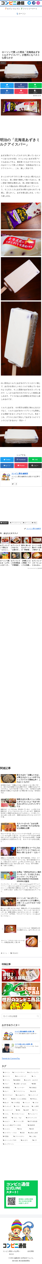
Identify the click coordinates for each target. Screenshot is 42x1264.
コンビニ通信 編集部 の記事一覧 (24, 1031)
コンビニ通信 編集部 (19, 473)
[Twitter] (29, 3)
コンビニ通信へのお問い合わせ (11, 1252)
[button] (38, 1016)
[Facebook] (34, 3)
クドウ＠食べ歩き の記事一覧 (23, 1044)
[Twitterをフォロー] (12, 484)
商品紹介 (5, 523)
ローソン (27, 523)
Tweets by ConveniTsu (11, 1058)
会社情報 (30, 1251)
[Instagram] (38, 3)
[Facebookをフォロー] (16, 484)
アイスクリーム (16, 523)
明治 (35, 523)
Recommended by (32, 568)
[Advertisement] (21, 666)
